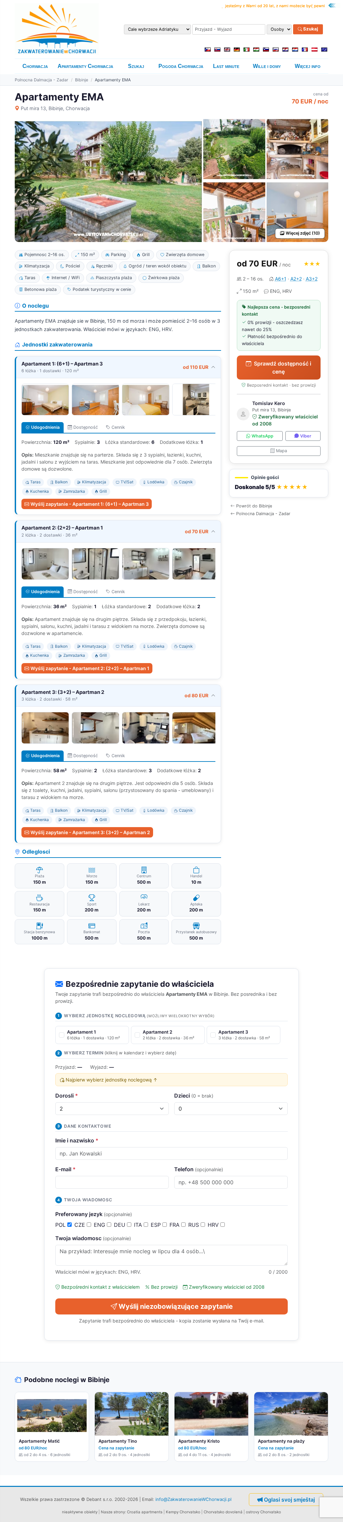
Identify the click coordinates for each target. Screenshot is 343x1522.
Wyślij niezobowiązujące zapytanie (176, 1306)
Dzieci (193, 1095)
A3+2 (312, 279)
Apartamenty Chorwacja (85, 66)
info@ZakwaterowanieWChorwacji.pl (193, 1499)
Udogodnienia (45, 427)
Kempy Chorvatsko (183, 1512)
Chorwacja (35, 66)
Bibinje (81, 79)
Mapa (281, 450)
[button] (278, 483)
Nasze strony (113, 1512)
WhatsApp (262, 435)
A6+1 (280, 279)
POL (61, 1224)
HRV (214, 1224)
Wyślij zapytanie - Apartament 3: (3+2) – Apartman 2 (90, 832)
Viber (305, 435)
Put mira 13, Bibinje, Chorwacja (55, 108)
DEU (120, 1224)
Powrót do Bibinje (254, 505)
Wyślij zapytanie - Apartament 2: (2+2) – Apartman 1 (89, 668)
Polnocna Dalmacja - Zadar (41, 79)
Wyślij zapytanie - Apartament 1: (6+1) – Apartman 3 (89, 504)
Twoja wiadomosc (93, 1238)
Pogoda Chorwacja (180, 66)
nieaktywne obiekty (79, 1512)
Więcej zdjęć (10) (303, 233)
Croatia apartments (144, 1512)
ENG (100, 1224)
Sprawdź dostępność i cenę (282, 367)
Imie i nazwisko (76, 1140)
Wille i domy (267, 66)
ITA (139, 1224)
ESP (156, 1224)
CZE (80, 1224)
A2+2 (296, 279)
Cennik (118, 427)
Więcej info (308, 66)
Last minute (226, 66)
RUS (194, 1224)
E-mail (65, 1169)
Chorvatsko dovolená (223, 1512)
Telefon (198, 1169)
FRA (175, 1224)
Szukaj (310, 29)
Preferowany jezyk (93, 1214)
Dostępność (85, 427)
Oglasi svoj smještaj (289, 1499)
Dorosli (66, 1095)
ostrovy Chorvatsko (263, 1512)
